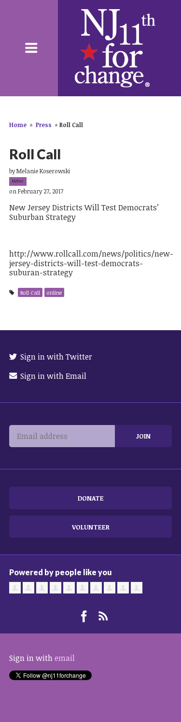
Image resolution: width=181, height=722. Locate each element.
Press (44, 125)
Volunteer (91, 526)
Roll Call (30, 292)
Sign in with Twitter (55, 356)
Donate (91, 498)
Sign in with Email (52, 376)
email (65, 658)
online (54, 292)
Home (18, 125)
